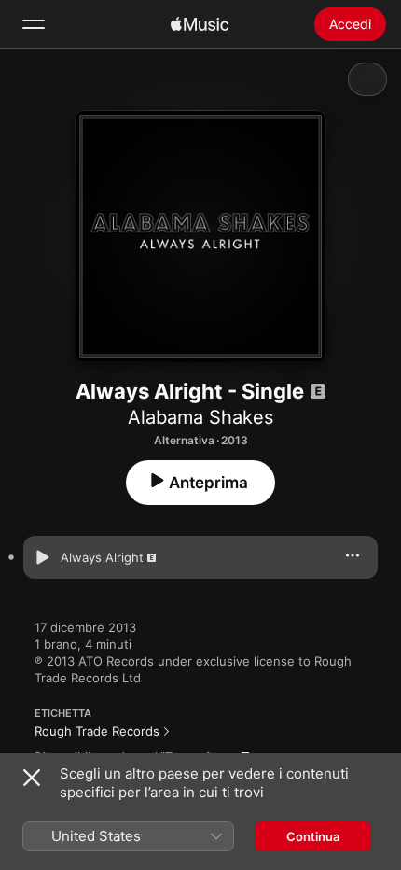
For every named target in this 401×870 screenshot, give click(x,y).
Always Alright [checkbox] (102, 557)
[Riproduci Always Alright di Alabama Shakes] (42, 557)
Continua (312, 836)
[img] (199, 24)
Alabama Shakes (200, 417)
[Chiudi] (31, 777)
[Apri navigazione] (33, 24)
